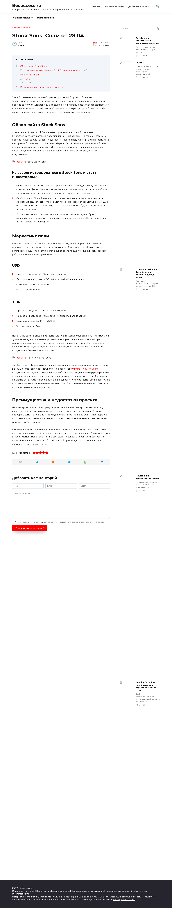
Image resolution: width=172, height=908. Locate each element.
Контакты (30, 891)
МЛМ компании (46, 17)
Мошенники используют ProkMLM (147, 477)
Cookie (134, 891)
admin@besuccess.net (124, 899)
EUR (28, 83)
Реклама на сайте (114, 7)
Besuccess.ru (26, 5)
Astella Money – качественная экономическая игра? (147, 41)
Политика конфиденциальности (53, 891)
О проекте (17, 891)
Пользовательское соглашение (87, 891)
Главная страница (21, 27)
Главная (96, 7)
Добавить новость (139, 7)
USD (28, 79)
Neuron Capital (91, 369)
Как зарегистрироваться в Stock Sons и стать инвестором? (56, 70)
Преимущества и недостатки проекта (41, 87)
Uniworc (75, 369)
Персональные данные (117, 891)
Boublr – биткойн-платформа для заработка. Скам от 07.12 (146, 686)
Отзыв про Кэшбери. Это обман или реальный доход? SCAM (147, 273)
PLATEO (140, 63)
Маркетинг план (29, 74)
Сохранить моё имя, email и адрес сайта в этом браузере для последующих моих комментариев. (59, 522)
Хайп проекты (21, 17)
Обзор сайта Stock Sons (33, 66)
